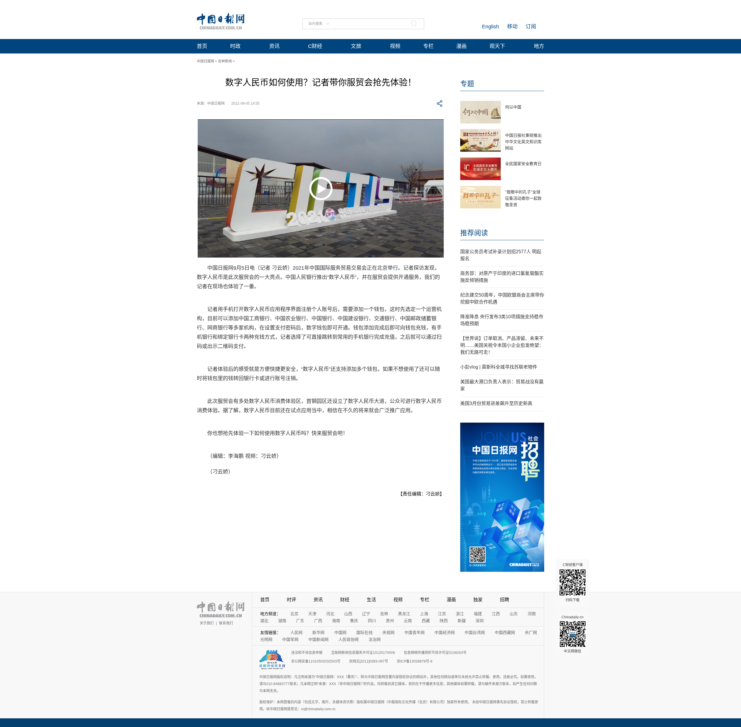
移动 (512, 26)
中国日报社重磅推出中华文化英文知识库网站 (523, 141)
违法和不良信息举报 (306, 653)
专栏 (428, 46)
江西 (496, 613)
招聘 (504, 599)
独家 (478, 599)
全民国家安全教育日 (523, 163)
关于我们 (207, 623)
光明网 (266, 639)
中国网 (340, 632)
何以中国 (513, 107)
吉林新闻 (225, 61)
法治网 (374, 639)
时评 (291, 599)
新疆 (462, 620)
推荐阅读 (474, 233)
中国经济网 (444, 632)
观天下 (497, 46)
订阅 (531, 26)
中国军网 (290, 639)
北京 (294, 613)
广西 (318, 620)
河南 (532, 613)
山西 (348, 613)
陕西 (444, 620)
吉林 (384, 613)
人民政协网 (348, 639)
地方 (539, 46)
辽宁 (366, 613)
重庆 (354, 620)
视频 (395, 46)
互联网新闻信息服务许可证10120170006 (363, 653)
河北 (330, 613)
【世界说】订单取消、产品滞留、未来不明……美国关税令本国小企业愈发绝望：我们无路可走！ (502, 345)
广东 (300, 620)
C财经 (315, 46)
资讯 (274, 46)
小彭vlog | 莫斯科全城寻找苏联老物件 (498, 367)
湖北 (264, 620)
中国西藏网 (505, 632)
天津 (312, 613)
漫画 (461, 46)
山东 (514, 613)
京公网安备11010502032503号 (315, 661)
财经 (344, 599)
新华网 (318, 632)
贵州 (390, 620)
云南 (408, 620)
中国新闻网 (318, 639)
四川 (372, 620)
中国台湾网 (475, 632)
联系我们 (226, 623)
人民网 (296, 632)
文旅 (356, 46)
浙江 (460, 613)
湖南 (282, 620)
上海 (424, 613)
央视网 (388, 632)
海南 (336, 620)
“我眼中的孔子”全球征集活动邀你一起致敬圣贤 (523, 198)
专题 (467, 84)
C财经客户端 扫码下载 (573, 582)
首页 (202, 46)
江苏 (442, 613)
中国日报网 (205, 61)
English (490, 26)
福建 (478, 613)
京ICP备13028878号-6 (414, 661)
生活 (371, 599)
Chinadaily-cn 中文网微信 (573, 634)
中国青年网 (414, 632)
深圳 (480, 620)
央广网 (531, 632)
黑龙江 (404, 613)
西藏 (426, 620)
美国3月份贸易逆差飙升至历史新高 (496, 403)
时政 (235, 46)
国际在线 (364, 632)
